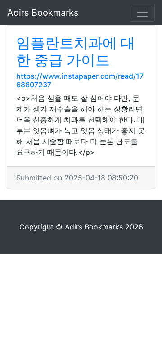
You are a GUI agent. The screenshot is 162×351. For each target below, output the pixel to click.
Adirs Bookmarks (42, 12)
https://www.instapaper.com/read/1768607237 (80, 80)
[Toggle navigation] (142, 13)
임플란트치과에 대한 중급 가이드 (75, 51)
